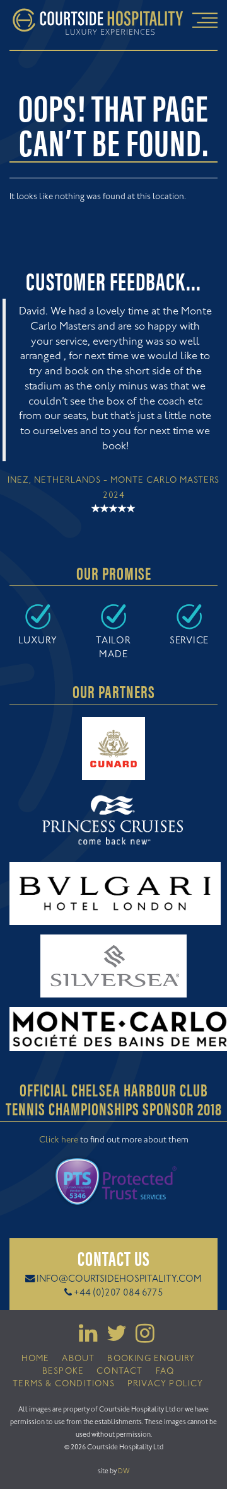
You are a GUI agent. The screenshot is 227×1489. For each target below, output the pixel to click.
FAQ (165, 1372)
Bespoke (63, 1372)
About (78, 1359)
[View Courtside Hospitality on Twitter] (113, 1338)
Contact (119, 1372)
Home (35, 1359)
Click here (58, 1140)
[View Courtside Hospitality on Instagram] (141, 1338)
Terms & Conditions (64, 1384)
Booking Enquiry (151, 1359)
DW (124, 1471)
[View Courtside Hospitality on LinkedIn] (85, 1338)
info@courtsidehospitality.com (119, 1279)
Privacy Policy (165, 1384)
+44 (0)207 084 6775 (118, 1293)
